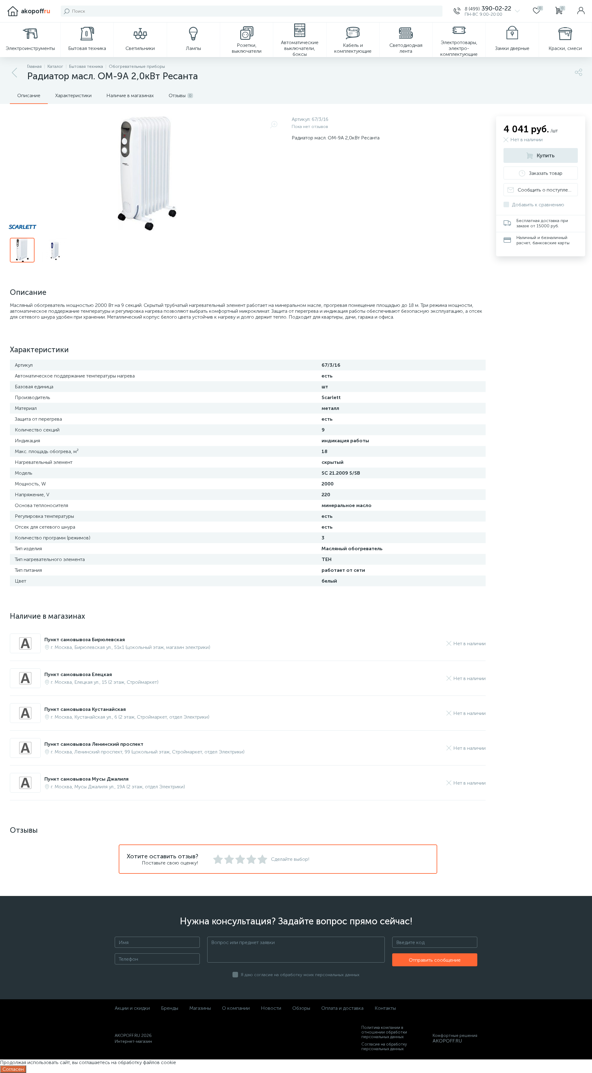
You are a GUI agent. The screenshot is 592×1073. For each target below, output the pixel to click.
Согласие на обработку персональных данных (384, 1046)
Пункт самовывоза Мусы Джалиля (86, 779)
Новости (271, 1008)
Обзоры (301, 1008)
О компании (236, 1008)
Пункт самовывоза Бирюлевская (84, 639)
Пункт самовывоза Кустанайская (85, 709)
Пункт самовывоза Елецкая (78, 674)
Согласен (13, 1069)
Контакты (385, 1008)
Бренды (169, 1008)
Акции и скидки (132, 1008)
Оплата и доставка (342, 1008)
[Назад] (15, 73)
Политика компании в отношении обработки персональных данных (384, 1032)
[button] (486, 11)
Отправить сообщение (435, 960)
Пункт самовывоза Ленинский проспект (93, 744)
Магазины (200, 1008)
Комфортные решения (455, 1035)
